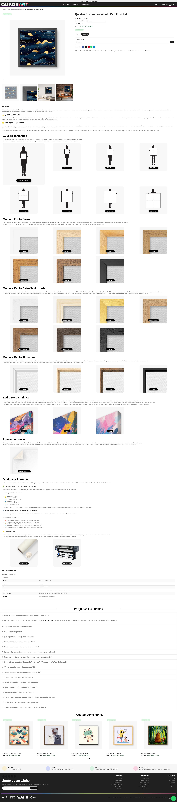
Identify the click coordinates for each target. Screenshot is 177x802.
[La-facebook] (12, 776)
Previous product (170, 9)
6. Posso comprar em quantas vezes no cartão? (20, 647)
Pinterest (89, 47)
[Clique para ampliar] (4, 80)
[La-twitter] (15, 776)
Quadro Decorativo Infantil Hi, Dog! (44, 753)
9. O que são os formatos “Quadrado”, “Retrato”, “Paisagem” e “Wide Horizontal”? (35, 662)
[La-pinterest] (6, 776)
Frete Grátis (11, 767)
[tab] (88, 615)
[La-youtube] (9, 776)
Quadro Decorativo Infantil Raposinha (149, 753)
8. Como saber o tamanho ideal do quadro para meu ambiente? (27, 657)
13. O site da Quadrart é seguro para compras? (20, 682)
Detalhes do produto (9, 570)
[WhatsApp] (173, 798)
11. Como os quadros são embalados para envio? (21, 672)
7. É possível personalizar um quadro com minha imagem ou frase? (28, 652)
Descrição (5, 106)
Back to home (172, 9)
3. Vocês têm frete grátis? (12, 632)
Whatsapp (91, 47)
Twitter (86, 47)
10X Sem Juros (56, 767)
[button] (88, 1)
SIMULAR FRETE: (80, 39)
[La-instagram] (3, 776)
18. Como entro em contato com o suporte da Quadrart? (24, 707)
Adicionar (85, 34)
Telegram (94, 47)
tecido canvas (49, 620)
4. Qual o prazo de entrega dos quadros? (18, 637)
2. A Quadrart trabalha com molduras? (17, 627)
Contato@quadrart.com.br (146, 767)
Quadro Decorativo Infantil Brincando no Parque (82, 753)
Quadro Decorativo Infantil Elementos (114, 753)
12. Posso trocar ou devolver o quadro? (17, 677)
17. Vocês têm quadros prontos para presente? (20, 702)
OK (172, 42)
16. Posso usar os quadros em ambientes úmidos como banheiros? (28, 697)
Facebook (83, 47)
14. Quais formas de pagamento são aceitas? (19, 687)
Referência (4, 574)
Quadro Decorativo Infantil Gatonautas (10, 753)
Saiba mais (148, 51)
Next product (174, 9)
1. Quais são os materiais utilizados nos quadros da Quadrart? (26, 615)
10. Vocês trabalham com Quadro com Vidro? (20, 667)
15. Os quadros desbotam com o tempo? (18, 692)
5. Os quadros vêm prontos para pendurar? (19, 642)
